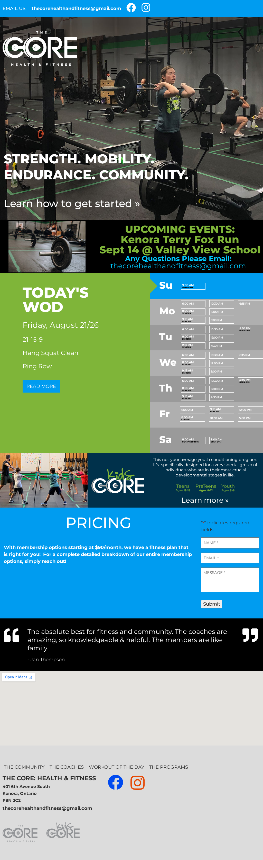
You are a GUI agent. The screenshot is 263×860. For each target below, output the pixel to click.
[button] (114, 71)
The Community (24, 767)
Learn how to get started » (72, 203)
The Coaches (67, 767)
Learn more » (205, 500)
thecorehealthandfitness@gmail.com (76, 8)
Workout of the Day (116, 767)
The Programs (168, 767)
